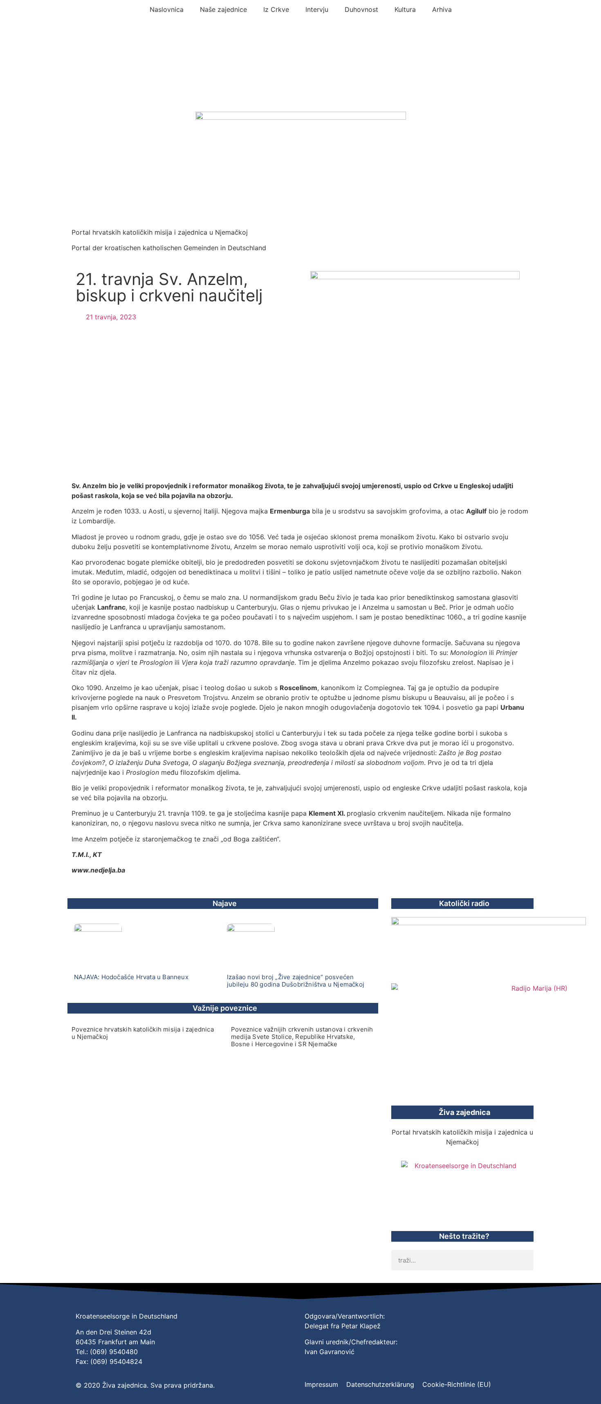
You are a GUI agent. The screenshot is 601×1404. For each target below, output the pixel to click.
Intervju (316, 9)
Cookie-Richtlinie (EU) (456, 1384)
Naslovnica (167, 9)
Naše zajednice (223, 9)
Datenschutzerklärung (380, 1384)
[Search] (523, 1260)
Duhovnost (361, 9)
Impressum (321, 1384)
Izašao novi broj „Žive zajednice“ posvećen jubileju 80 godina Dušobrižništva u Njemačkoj (295, 980)
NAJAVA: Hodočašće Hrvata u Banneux (131, 977)
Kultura (405, 9)
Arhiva (442, 9)
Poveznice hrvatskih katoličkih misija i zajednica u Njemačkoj (143, 1033)
